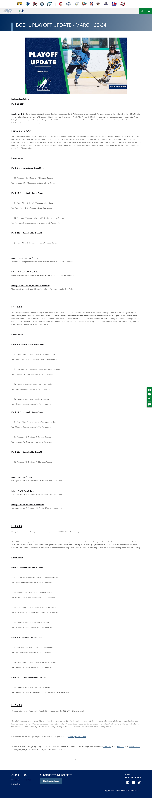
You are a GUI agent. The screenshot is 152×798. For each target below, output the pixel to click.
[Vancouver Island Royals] (106, 4)
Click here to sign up (51, 781)
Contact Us (15, 780)
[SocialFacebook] (127, 782)
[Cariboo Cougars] (61, 4)
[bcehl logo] (21, 11)
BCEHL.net (107, 747)
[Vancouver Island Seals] (49, 4)
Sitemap (28, 780)
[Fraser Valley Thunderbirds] (68, 4)
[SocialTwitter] (139, 782)
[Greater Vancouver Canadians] (77, 4)
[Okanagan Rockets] (84, 4)
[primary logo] (7, 11)
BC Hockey (15, 784)
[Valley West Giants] (98, 4)
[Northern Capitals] (35, 4)
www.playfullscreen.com (77, 737)
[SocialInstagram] (133, 782)
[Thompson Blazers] (91, 4)
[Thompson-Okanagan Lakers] (42, 4)
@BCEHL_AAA (134, 747)
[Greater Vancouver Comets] (27, 4)
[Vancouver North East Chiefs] (114, 4)
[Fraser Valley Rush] (20, 4)
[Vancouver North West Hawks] (122, 4)
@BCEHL (120, 747)
